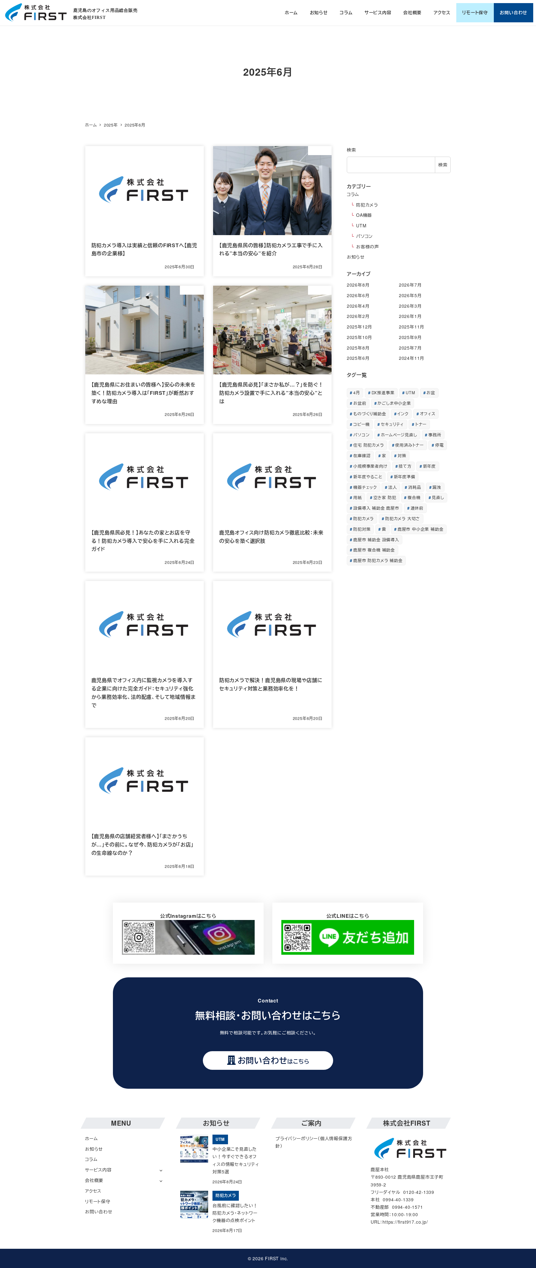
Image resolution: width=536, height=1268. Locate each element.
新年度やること (367, 477)
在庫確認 (361, 455)
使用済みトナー (409, 445)
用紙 (357, 497)
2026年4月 (358, 306)
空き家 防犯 (384, 497)
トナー (421, 424)
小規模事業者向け (370, 466)
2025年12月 (359, 327)
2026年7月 (410, 285)
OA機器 (364, 215)
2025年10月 (359, 337)
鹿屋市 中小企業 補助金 (421, 529)
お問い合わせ (99, 1211)
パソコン (364, 236)
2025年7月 (410, 348)
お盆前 (359, 403)
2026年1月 (410, 316)
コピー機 (361, 424)
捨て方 (405, 466)
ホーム (91, 1138)
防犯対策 (361, 529)
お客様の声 (367, 246)
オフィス (428, 414)
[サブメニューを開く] (160, 1170)
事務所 (434, 435)
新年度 (429, 466)
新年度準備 (404, 477)
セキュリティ (392, 424)
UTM (361, 225)
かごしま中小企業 (394, 403)
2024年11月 (411, 358)
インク (402, 414)
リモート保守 (97, 1201)
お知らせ (356, 257)
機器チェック (365, 487)
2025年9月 (410, 337)
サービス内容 (98, 1170)
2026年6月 (358, 295)
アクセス (93, 1191)
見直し (438, 497)
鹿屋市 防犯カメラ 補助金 (377, 560)
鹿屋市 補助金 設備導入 (376, 539)
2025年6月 (358, 358)
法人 (392, 487)
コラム (353, 194)
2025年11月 (411, 327)
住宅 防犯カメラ (368, 445)
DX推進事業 (383, 392)
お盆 (431, 392)
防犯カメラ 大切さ (402, 518)
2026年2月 (358, 316)
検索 (351, 150)
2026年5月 (410, 295)
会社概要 (94, 1180)
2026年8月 (358, 285)
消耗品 (414, 487)
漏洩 (436, 487)
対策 (402, 455)
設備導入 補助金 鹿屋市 (376, 508)
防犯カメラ (367, 205)
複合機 (414, 497)
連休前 (417, 508)
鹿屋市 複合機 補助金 (374, 550)
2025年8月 (358, 348)
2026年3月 (410, 306)
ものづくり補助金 (369, 414)
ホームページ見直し (399, 435)
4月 (356, 392)
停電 (439, 445)
